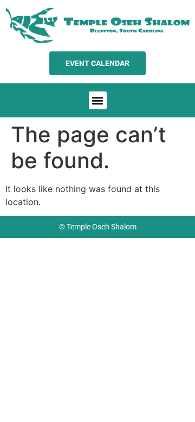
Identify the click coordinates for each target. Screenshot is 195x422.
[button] (98, 100)
